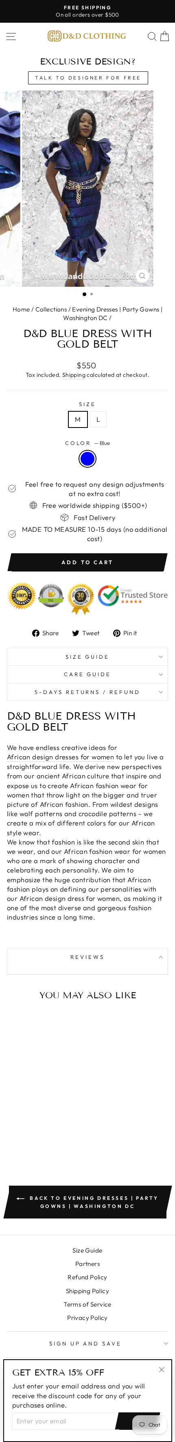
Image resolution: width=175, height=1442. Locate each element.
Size (87, 404)
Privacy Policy (87, 1318)
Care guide (88, 674)
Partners (87, 1264)
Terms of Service (87, 1304)
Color (87, 443)
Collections (51, 309)
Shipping (73, 374)
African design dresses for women (60, 756)
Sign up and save (85, 1343)
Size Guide (88, 656)
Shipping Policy (87, 1291)
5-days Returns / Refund (87, 692)
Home (21, 309)
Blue (87, 459)
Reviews (87, 957)
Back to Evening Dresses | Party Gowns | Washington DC (93, 1202)
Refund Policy (87, 1277)
